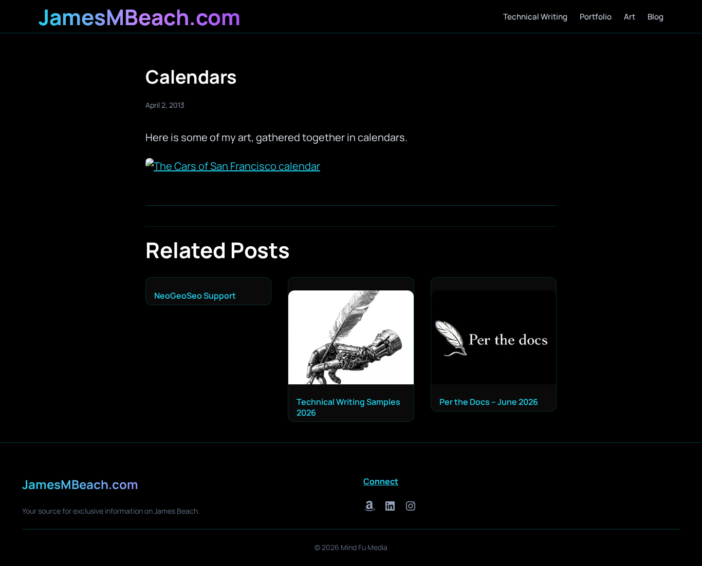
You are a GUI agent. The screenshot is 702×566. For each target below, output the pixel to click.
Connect (380, 481)
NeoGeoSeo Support (195, 295)
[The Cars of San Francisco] (232, 166)
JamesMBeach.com (140, 17)
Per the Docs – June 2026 (488, 402)
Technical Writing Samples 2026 (348, 407)
